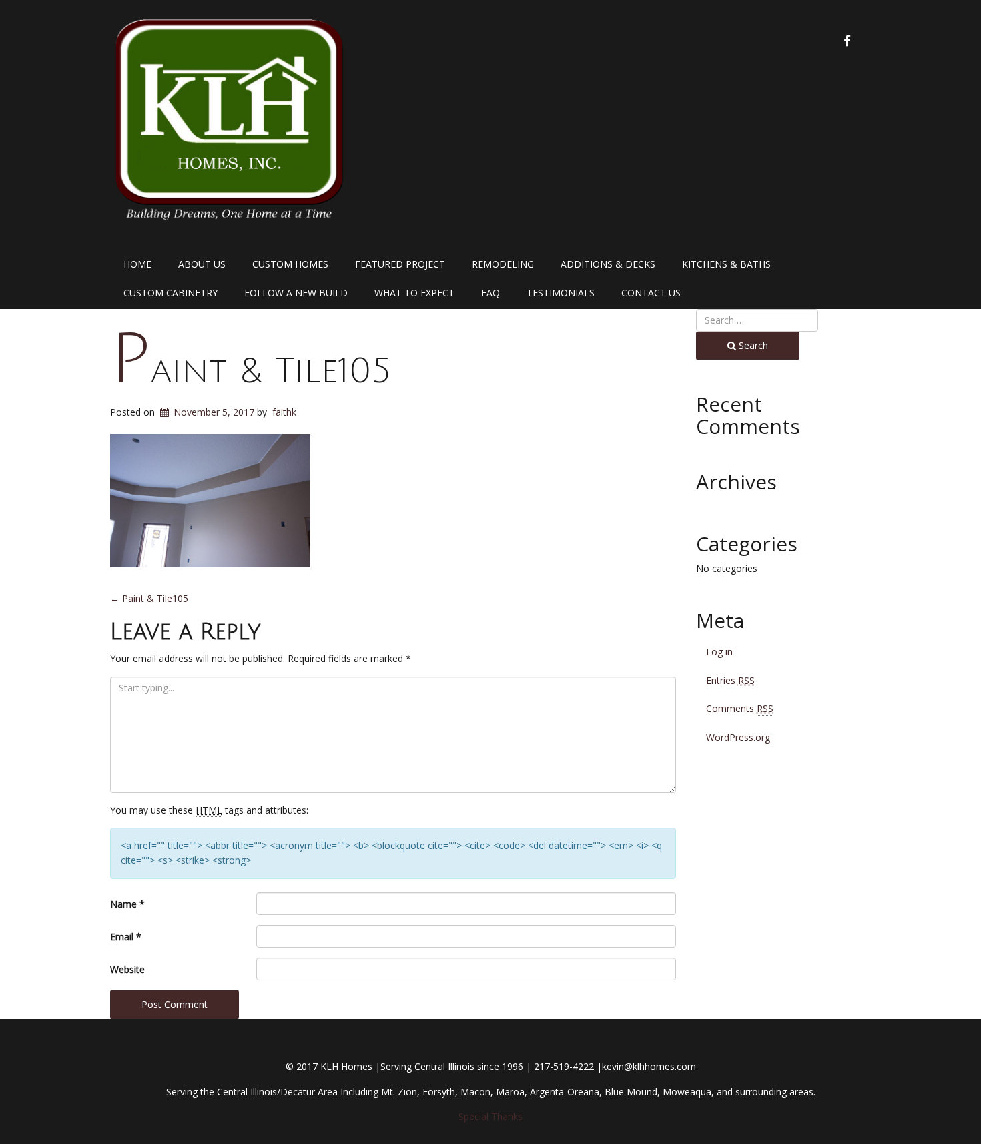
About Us (202, 264)
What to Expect (414, 292)
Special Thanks (490, 1116)
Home (137, 264)
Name (127, 904)
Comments (739, 708)
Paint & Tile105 (250, 371)
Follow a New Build (296, 292)
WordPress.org (738, 737)
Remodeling (503, 264)
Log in (719, 651)
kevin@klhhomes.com (649, 1066)
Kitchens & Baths (726, 264)
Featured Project (400, 264)
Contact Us (651, 292)
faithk (284, 412)
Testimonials (561, 292)
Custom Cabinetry (170, 292)
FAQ (490, 292)
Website (127, 969)
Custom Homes (290, 264)
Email (125, 936)
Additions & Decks (608, 264)
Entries (730, 680)
